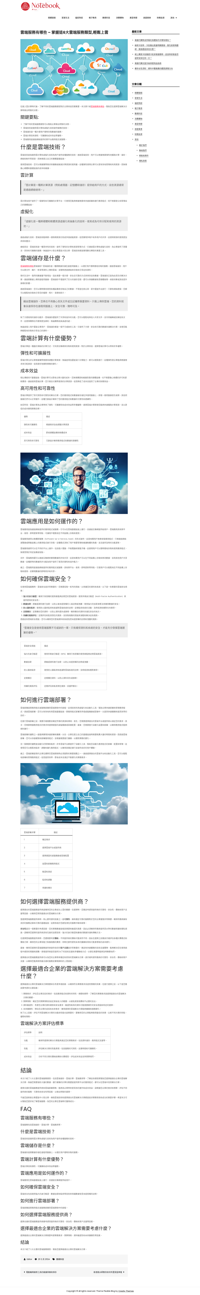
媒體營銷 (52, 17)
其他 (172, 17)
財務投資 (160, 17)
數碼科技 (106, 17)
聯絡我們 (143, 150)
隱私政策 (143, 160)
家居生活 (65, 17)
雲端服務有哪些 (97, 106)
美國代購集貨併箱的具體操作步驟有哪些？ (153, 40)
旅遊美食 (147, 17)
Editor (29, 1259)
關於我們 (143, 145)
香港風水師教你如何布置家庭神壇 (107, 1272)
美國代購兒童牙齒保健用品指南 (148, 63)
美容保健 (133, 17)
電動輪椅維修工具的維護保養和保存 (41, 1272)
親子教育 (92, 17)
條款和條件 (144, 155)
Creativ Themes (126, 1291)
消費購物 (120, 17)
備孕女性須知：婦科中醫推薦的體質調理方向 (154, 68)
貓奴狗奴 (79, 17)
